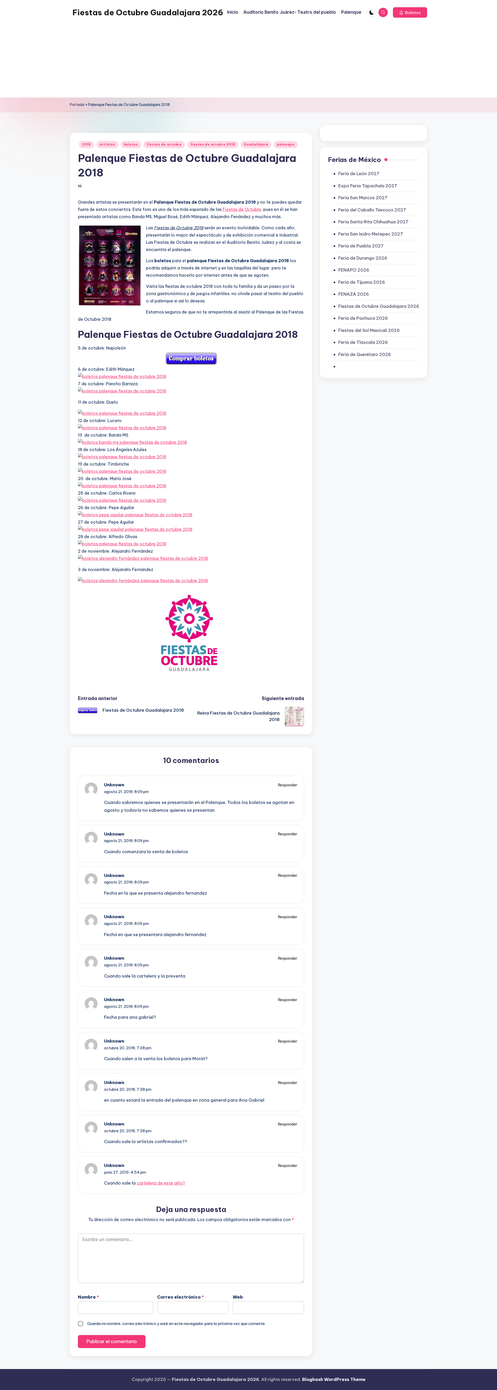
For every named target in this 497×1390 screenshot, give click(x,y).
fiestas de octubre (164, 144)
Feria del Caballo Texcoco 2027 (372, 210)
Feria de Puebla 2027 (361, 246)
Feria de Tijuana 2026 (361, 282)
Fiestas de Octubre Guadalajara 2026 (147, 12)
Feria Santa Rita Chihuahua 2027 (373, 222)
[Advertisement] (155, 61)
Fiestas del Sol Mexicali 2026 (369, 330)
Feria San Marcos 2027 (363, 198)
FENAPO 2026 (353, 270)
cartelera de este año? (161, 1183)
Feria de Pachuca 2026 (363, 318)
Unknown (114, 785)
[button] (410, 12)
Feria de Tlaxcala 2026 (363, 342)
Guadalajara (256, 144)
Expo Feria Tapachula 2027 (367, 186)
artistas (107, 144)
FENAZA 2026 (353, 294)
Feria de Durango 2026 (362, 258)
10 (80, 186)
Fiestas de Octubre (242, 209)
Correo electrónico (180, 1297)
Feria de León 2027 (358, 173)
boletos (131, 144)
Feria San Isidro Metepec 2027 (370, 234)
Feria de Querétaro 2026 (364, 354)
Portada (77, 104)
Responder (287, 784)
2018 (86, 144)
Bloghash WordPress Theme (334, 1379)
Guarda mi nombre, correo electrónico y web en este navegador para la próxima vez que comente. (176, 1323)
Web (238, 1297)
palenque (286, 144)
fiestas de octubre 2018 (213, 144)
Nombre (88, 1297)
